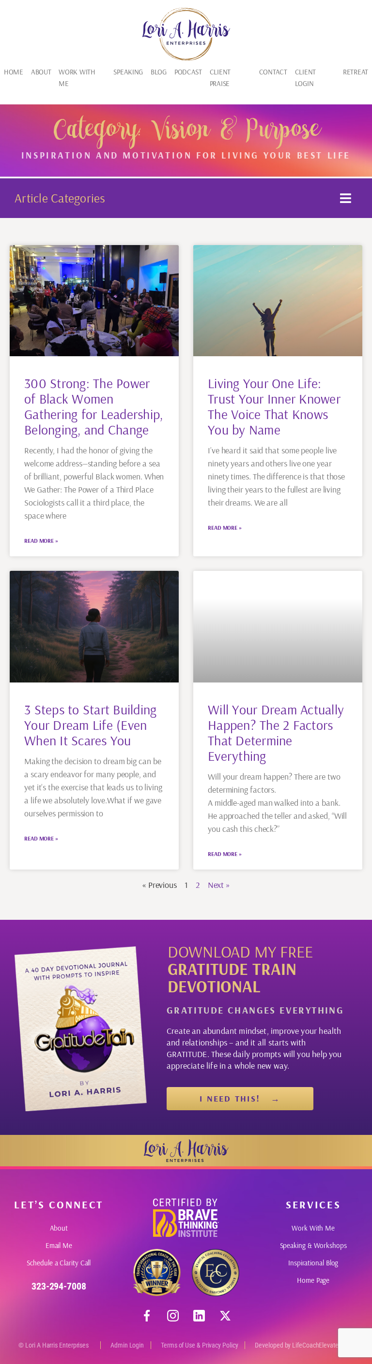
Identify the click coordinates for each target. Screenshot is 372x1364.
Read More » (41, 540)
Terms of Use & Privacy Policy (199, 1345)
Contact (273, 71)
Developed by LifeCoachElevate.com (303, 1345)
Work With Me (77, 77)
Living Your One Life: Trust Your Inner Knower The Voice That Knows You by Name (274, 406)
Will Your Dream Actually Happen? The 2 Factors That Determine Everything (276, 732)
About (41, 71)
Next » (219, 884)
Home (13, 71)
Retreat (355, 71)
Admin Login (127, 1345)
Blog (159, 71)
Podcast (188, 71)
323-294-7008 (58, 1286)
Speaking (128, 71)
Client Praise (220, 77)
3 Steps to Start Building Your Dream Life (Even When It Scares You (90, 725)
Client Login (305, 77)
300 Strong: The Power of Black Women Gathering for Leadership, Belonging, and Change (93, 406)
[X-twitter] (225, 1315)
